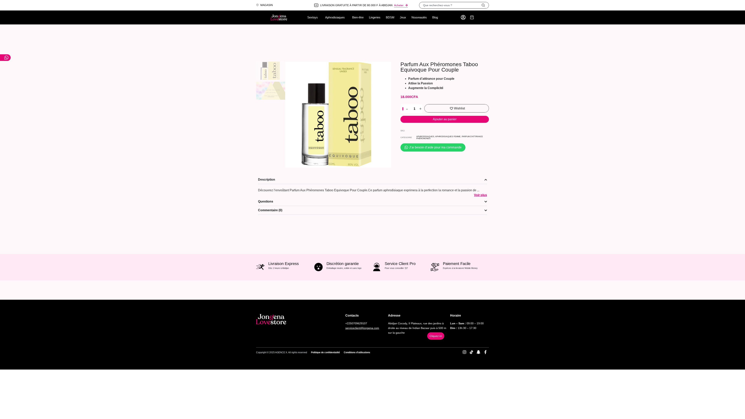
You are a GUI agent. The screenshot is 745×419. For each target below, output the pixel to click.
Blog (435, 17)
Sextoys (312, 17)
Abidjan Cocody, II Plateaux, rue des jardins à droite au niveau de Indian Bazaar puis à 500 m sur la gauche (417, 328)
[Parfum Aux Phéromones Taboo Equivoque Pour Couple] (338, 115)
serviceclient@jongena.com (362, 328)
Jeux (403, 17)
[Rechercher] (485, 5)
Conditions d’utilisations (357, 352)
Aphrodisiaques (335, 17)
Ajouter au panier (445, 119)
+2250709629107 (356, 323)
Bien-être (358, 17)
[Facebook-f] (485, 352)
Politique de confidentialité (325, 352)
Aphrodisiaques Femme (448, 136)
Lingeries (374, 17)
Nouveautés (419, 17)
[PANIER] (472, 17)
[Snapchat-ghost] (478, 352)
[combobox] (450, 5)
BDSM (390, 17)
